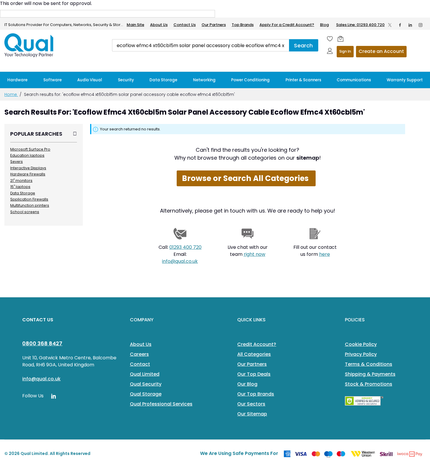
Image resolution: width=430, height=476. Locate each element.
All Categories (254, 354)
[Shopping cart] (340, 38)
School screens (24, 211)
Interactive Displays (28, 167)
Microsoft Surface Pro (30, 149)
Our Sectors (251, 404)
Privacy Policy (361, 354)
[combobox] (200, 45)
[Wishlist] (330, 38)
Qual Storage (145, 394)
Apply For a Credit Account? (286, 24)
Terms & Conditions (368, 364)
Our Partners (214, 24)
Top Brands (243, 24)
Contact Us (184, 24)
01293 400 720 (185, 247)
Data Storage (22, 193)
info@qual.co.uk (180, 261)
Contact (140, 364)
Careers (139, 354)
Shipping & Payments (370, 374)
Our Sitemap (252, 414)
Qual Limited (144, 374)
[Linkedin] (410, 24)
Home (11, 94)
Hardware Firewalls (27, 174)
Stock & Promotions (368, 384)
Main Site (135, 24)
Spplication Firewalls (29, 199)
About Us (159, 24)
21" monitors (21, 180)
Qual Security (145, 384)
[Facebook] (400, 24)
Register (381, 51)
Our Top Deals (254, 374)
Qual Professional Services (161, 404)
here (324, 254)
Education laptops (27, 155)
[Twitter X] (390, 24)
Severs (16, 161)
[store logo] (29, 45)
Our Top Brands (255, 394)
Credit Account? (256, 344)
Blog (324, 24)
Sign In (345, 51)
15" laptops (20, 186)
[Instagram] (420, 24)
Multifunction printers (29, 205)
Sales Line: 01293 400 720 (360, 24)
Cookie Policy (361, 344)
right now (254, 254)
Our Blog (247, 384)
